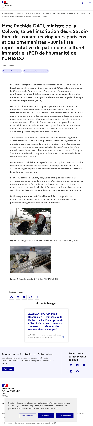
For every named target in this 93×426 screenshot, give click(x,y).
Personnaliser (27, 415)
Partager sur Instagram (30, 297)
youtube (77, 371)
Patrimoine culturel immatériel (36, 71)
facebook (84, 365)
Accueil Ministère (7, 13)
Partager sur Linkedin (24, 297)
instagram (71, 371)
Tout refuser (46, 415)
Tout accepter (64, 415)
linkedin (77, 365)
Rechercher (83, 3)
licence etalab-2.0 (48, 423)
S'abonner (8, 369)
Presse (18, 13)
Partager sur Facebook (11, 297)
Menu (90, 3)
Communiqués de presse (32, 13)
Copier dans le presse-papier (37, 297)
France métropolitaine (12, 71)
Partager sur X (18, 297)
